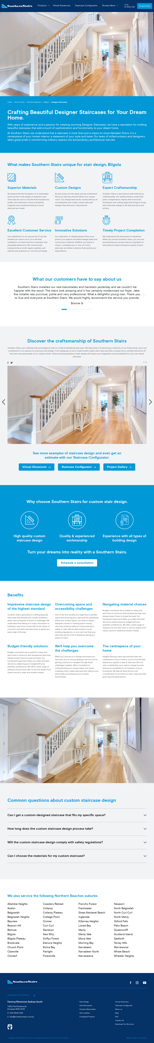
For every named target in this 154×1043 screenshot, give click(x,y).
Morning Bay (86, 943)
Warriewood (121, 947)
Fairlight (47, 951)
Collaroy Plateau (53, 912)
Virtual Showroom (61, 5)
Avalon (11, 908)
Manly (82, 930)
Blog (117, 1013)
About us (118, 1009)
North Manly (121, 917)
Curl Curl (48, 925)
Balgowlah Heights (18, 917)
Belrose (12, 930)
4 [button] (83, 309)
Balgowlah (13, 912)
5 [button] (89, 309)
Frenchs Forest (87, 904)
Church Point (15, 947)
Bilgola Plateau (16, 938)
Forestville (49, 956)
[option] (77, 296)
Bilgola (46, 102)
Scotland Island (123, 934)
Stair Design (84, 1002)
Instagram (137, 982)
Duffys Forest (51, 938)
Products (42, 5)
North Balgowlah (124, 908)
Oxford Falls (121, 921)
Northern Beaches (34, 102)
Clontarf (12, 956)
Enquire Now (144, 6)
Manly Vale (84, 934)
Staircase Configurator (86, 5)
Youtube (145, 982)
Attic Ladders (84, 1013)
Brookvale (13, 943)
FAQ (116, 1017)
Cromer (47, 921)
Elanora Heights (52, 943)
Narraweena (85, 956)
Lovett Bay (84, 925)
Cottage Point (51, 917)
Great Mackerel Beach (91, 912)
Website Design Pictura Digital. (136, 1038)
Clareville (13, 951)
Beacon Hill (14, 925)
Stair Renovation (85, 1006)
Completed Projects (87, 1017)
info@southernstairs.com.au (22, 1017)
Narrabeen (84, 947)
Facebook (130, 982)
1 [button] (64, 309)
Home (9, 102)
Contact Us (119, 1020)
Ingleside (84, 917)
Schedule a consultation (77, 563)
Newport (119, 904)
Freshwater (85, 908)
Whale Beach (122, 951)
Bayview (12, 921)
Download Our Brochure (18, 995)
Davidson (48, 930)
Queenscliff (121, 930)
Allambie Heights (17, 904)
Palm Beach (121, 925)
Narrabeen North (88, 951)
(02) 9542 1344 (16, 1013)
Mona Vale (84, 938)
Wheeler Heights (124, 956)
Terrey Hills (120, 943)
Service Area (19, 102)
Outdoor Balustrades (87, 1009)
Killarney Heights (88, 921)
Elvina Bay (49, 947)
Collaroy (48, 908)
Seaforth (119, 938)
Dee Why (48, 934)
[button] (150, 402)
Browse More (108, 5)
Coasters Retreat (53, 904)
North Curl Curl (123, 912)
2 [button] (70, 309)
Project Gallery (117, 467)
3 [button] (76, 309)
